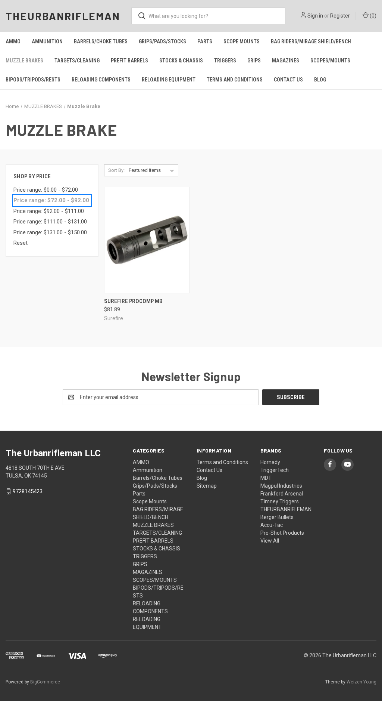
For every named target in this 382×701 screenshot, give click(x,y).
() (372, 16)
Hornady (270, 462)
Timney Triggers (279, 501)
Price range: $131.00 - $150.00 (50, 232)
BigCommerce (45, 682)
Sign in (315, 16)
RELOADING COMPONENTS (101, 80)
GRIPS (254, 61)
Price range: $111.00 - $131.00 (50, 221)
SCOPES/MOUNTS (330, 61)
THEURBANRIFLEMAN (285, 509)
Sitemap (207, 486)
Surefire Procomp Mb (133, 301)
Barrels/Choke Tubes (101, 41)
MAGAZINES (285, 61)
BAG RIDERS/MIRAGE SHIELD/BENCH (311, 41)
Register (340, 16)
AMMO (13, 41)
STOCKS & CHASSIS (181, 61)
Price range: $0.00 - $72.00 (45, 189)
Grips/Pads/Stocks (162, 41)
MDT (266, 478)
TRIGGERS (225, 61)
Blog (320, 80)
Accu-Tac (271, 525)
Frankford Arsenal (281, 494)
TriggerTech (274, 470)
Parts (204, 41)
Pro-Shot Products (282, 533)
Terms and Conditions (235, 80)
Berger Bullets (277, 517)
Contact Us (288, 80)
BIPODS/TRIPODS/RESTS (33, 80)
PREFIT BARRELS (129, 61)
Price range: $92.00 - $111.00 (48, 211)
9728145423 (28, 491)
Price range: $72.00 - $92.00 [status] (51, 200)
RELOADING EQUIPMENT (168, 80)
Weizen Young (361, 682)
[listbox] (153, 170)
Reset (20, 243)
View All (269, 541)
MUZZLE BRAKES (24, 61)
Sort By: (116, 170)
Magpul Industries (281, 486)
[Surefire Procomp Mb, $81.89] (147, 240)
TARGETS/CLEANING (77, 61)
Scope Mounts (241, 41)
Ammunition (47, 41)
